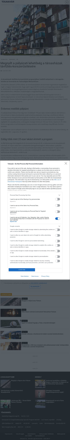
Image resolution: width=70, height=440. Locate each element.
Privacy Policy (45, 276)
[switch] (57, 199)
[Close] (66, 164)
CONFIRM (22, 269)
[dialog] (35, 220)
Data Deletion (25, 276)
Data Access (35, 276)
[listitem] (35, 195)
